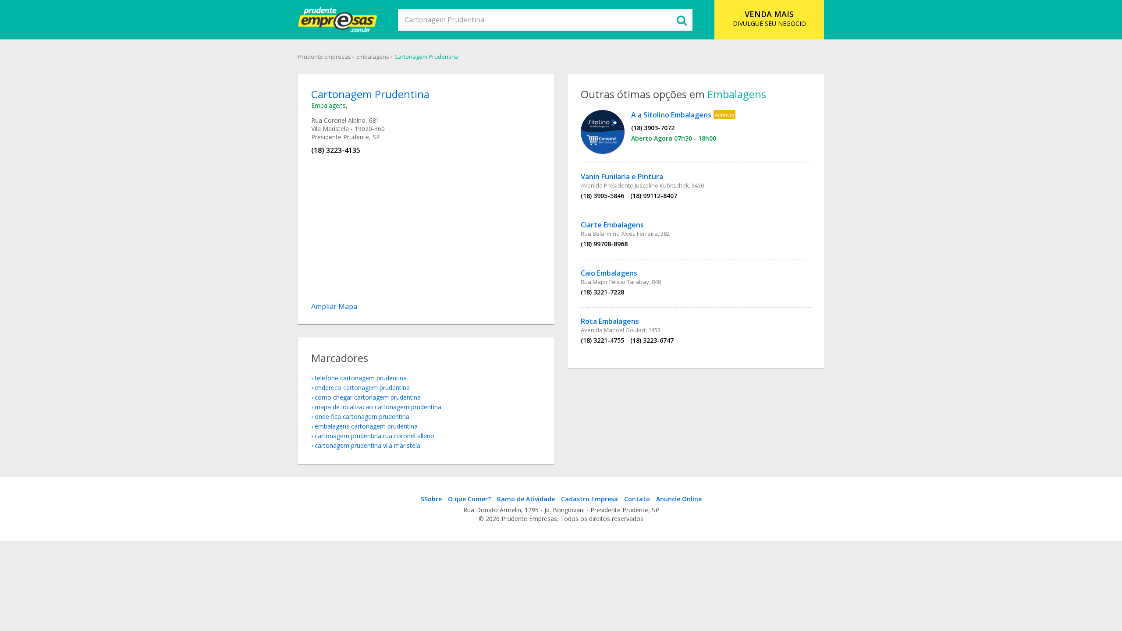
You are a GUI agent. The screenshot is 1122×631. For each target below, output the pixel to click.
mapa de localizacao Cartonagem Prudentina (378, 407)
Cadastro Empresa (589, 499)
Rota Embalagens (610, 321)
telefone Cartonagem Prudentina (361, 378)
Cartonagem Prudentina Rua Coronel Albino (374, 436)
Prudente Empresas (324, 56)
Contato (637, 499)
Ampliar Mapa (334, 306)
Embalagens (372, 56)
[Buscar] (681, 20)
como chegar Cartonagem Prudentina (368, 397)
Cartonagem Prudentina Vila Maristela (367, 445)
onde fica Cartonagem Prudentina (362, 416)
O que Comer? (469, 499)
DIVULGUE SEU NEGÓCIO (769, 18)
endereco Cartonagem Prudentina (362, 387)
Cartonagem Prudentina (426, 56)
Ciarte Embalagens (612, 225)
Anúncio (724, 114)
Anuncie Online (679, 499)
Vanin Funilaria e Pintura (622, 176)
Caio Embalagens (609, 273)
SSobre (431, 499)
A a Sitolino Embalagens (671, 115)
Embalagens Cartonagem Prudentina (366, 426)
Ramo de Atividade (526, 499)
